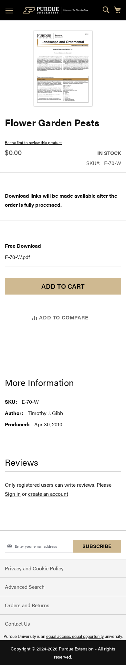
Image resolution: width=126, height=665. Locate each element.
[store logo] (57, 10)
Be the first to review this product (33, 142)
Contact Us (17, 623)
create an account (48, 493)
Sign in (13, 493)
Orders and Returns (27, 605)
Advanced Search (25, 586)
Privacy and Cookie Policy (34, 568)
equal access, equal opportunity (75, 636)
